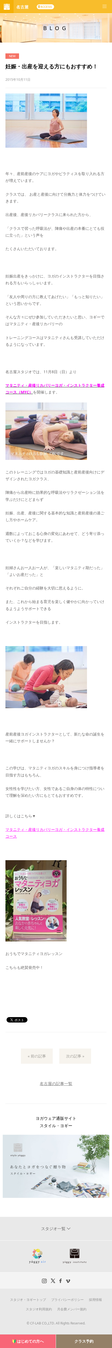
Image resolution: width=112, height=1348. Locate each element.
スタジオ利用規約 (39, 1309)
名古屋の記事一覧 (56, 1083)
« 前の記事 (37, 1056)
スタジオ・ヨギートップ (28, 1299)
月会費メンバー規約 (71, 1309)
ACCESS (46, 7)
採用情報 (95, 1299)
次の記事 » (75, 1056)
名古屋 (22, 6)
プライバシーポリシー (67, 1299)
